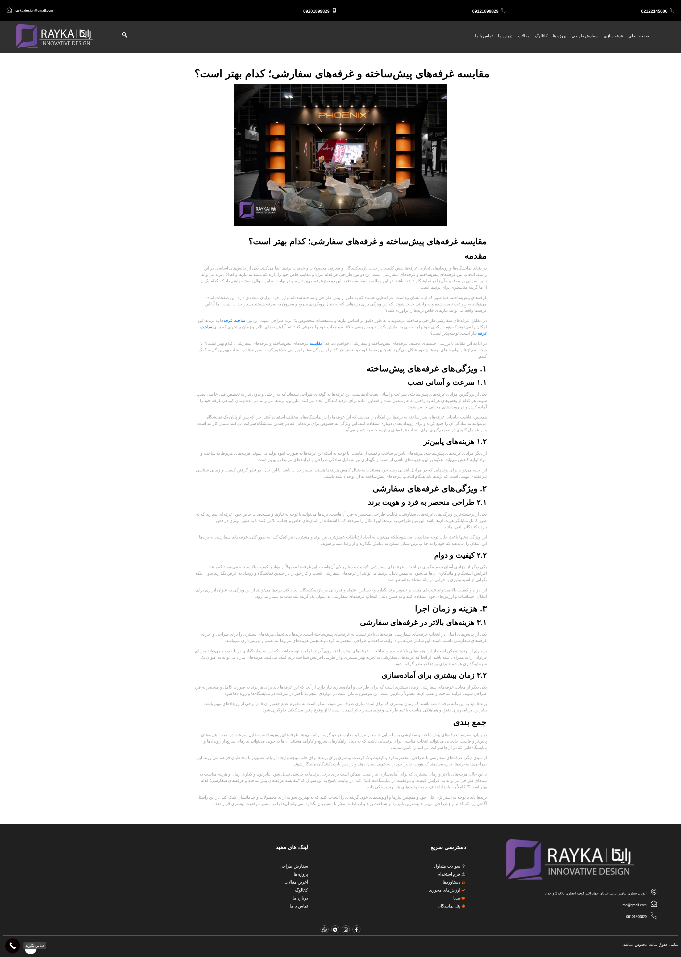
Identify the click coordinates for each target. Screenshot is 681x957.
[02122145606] (672, 10)
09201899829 (316, 11)
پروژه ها (559, 36)
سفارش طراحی (585, 36)
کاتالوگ (541, 36)
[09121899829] (503, 10)
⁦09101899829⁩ (636, 917)
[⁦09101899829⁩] (654, 915)
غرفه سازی (613, 36)
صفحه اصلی (638, 36)
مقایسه (316, 343)
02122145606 (654, 11)
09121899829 (485, 11)
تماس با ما (484, 36)
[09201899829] (334, 10)
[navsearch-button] (127, 36)
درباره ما (505, 36)
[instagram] (346, 929)
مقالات (524, 36)
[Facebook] (356, 929)
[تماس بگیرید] (12, 945)
